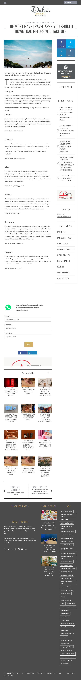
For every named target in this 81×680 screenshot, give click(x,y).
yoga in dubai (65, 663)
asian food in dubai (67, 523)
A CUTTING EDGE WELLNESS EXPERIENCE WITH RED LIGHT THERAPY (11, 391)
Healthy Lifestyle (66, 249)
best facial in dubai (67, 538)
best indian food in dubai (67, 549)
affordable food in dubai (67, 515)
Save (28, 344)
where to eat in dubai (68, 657)
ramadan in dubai (66, 640)
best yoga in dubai (67, 572)
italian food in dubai (67, 627)
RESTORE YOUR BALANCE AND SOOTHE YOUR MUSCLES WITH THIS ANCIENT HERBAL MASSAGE (11, 445)
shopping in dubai (66, 647)
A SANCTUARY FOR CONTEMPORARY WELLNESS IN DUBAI (28, 417)
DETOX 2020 (62, 243)
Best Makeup (63, 278)
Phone (7, 316)
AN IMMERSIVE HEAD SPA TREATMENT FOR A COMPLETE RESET (67, 131)
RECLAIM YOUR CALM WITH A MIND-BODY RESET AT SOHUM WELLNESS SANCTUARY (45, 471)
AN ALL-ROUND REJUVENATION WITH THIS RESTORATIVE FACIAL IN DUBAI (45, 391)
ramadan (64, 637)
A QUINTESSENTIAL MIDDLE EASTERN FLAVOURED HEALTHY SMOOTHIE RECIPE (40, 490)
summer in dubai (66, 650)
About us (57, 673)
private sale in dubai (67, 633)
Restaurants (63, 261)
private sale (65, 630)
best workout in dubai (68, 568)
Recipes (60, 266)
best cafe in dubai (67, 535)
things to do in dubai (67, 653)
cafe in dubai (65, 587)
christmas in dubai (67, 590)
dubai (63, 597)
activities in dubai (66, 511)
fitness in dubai (66, 600)
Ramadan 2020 (64, 238)
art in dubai (64, 519)
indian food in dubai (67, 623)
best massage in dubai (68, 553)
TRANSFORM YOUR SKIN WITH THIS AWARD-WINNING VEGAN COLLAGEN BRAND (45, 444)
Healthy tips (31, 22)
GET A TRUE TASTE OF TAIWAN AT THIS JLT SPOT (67, 178)
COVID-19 (61, 232)
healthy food (65, 613)
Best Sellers (63, 272)
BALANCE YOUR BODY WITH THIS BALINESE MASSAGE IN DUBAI (11, 470)
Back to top (70, 673)
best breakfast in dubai (66, 527)
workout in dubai (66, 660)
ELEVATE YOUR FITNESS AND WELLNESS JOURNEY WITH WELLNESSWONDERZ (45, 417)
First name (8, 325)
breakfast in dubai (67, 575)
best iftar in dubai (66, 545)
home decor (65, 617)
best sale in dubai (66, 562)
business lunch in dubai (66, 582)
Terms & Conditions (44, 673)
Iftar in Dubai (65, 620)
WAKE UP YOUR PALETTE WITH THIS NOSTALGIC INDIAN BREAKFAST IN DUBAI (49, 525)
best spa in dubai (66, 565)
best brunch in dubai (67, 531)
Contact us (8, 675)
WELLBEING (41, 22)
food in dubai (71, 603)
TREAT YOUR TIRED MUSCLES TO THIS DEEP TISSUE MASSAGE (28, 469)
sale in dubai (65, 643)
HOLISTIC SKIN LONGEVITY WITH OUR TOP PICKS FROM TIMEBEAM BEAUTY (11, 417)
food (62, 603)
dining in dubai (65, 593)
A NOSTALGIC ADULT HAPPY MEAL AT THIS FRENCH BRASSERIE (65, 146)
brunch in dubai (66, 578)
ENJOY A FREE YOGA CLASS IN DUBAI (15, 490)
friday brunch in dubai (68, 607)
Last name (8, 333)
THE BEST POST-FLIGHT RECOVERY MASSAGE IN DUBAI (28, 390)
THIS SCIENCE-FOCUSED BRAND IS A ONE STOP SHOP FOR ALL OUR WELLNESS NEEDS (28, 445)
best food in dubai (67, 541)
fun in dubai (65, 610)
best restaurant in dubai (67, 557)
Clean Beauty (63, 255)
